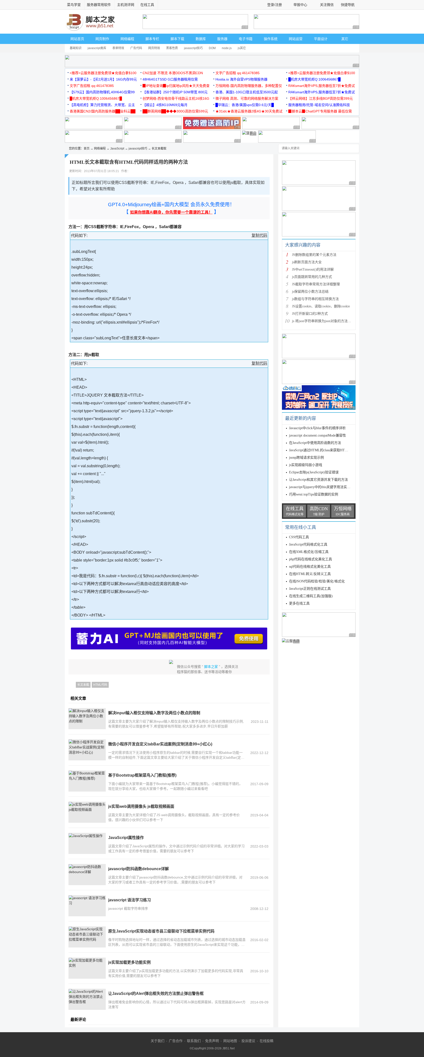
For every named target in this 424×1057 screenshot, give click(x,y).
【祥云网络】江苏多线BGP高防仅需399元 (320, 98)
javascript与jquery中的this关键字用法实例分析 (323, 487)
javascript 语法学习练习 (129, 900)
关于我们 (157, 1041)
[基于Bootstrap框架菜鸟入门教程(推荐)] (87, 781)
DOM (212, 48)
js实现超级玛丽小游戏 (305, 465)
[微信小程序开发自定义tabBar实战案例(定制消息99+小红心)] (87, 749)
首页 (87, 148)
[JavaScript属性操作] (87, 843)
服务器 (222, 39)
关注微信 (327, 5)
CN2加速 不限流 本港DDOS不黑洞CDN (173, 73)
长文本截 (83, 684)
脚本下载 (177, 39)
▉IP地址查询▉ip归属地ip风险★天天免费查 (176, 86)
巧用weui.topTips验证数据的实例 (313, 494)
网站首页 (77, 39)
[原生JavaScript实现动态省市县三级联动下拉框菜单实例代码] (87, 936)
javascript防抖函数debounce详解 (138, 869)
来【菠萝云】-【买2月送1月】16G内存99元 (103, 79)
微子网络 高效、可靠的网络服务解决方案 (246, 98)
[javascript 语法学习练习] (87, 905)
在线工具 (147, 5)
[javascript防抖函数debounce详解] (87, 874)
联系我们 (194, 1041)
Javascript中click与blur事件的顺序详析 (317, 428)
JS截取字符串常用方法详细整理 (316, 284)
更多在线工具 (299, 603)
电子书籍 (245, 39)
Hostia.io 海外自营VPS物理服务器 (241, 79)
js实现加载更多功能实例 (129, 962)
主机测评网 (125, 5)
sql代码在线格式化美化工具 (310, 566)
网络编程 (127, 39)
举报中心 (300, 5)
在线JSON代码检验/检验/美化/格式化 (317, 581)
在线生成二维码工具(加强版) (311, 596)
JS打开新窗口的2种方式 (310, 314)
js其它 (242, 48)
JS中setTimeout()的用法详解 (313, 269)
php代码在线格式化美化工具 (310, 559)
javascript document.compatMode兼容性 (317, 435)
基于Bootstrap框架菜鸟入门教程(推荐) (142, 775)
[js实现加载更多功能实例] (87, 968)
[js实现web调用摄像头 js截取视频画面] (87, 812)
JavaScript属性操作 (126, 838)
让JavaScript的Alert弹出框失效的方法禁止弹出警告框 (156, 993)
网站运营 (296, 39)
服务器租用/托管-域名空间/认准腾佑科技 (319, 105)
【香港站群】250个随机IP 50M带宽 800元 (175, 92)
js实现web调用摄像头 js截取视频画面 (141, 806)
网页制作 (102, 39)
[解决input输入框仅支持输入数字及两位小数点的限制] (87, 718)
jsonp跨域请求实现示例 (306, 457)
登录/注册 (274, 5)
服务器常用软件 (99, 5)
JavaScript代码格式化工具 (308, 544)
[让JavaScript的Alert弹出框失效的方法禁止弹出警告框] (87, 999)
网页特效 (154, 48)
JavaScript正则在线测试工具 (310, 588)
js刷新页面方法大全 (307, 262)
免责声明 (212, 1041)
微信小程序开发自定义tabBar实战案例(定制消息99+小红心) (160, 744)
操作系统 (271, 39)
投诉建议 (248, 1041)
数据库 (201, 39)
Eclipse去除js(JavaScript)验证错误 (314, 472)
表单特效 (118, 48)
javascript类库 (97, 48)
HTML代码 (100, 684)
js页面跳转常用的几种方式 (312, 277)
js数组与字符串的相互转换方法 (315, 299)
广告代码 (136, 48)
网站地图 (230, 1041)
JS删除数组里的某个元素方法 (314, 255)
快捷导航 (348, 5)
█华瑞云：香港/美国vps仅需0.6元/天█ (244, 105)
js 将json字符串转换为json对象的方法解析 (323, 321)
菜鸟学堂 (74, 5)
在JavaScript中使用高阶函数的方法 (315, 443)
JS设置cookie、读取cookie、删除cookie (321, 306)
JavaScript (117, 148)
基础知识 (75, 48)
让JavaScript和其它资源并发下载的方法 (318, 479)
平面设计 (321, 39)
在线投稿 (266, 1041)
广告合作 (176, 1041)
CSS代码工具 (299, 537)
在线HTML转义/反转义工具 (310, 574)
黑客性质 (172, 48)
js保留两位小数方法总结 (310, 291)
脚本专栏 (152, 39)
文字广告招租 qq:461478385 (237, 73)
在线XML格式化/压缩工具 (309, 552)
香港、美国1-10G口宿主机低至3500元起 (246, 92)
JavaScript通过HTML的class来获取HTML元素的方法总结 (331, 450)
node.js (227, 48)
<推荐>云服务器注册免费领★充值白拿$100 (103, 73)
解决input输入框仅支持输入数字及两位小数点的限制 (154, 713)
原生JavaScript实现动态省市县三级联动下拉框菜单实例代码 (161, 931)
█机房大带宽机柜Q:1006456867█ (314, 79)
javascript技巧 (193, 48)
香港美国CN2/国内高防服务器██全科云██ (102, 111)
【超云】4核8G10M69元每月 (165, 105)
